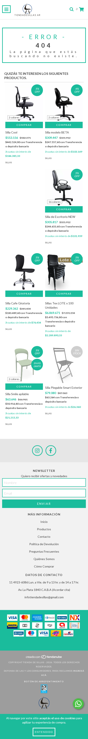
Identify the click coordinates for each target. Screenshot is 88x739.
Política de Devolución (44, 544)
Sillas (8, 162)
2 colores (14, 117)
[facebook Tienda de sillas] (50, 450)
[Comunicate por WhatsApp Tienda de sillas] (78, 703)
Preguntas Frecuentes (44, 551)
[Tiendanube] (44, 658)
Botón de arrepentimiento (44, 681)
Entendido (44, 731)
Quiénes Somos (44, 559)
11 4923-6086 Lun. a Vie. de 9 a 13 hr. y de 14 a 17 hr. (44, 582)
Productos (44, 529)
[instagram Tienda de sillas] (37, 450)
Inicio (44, 521)
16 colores (54, 201)
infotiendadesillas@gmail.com (44, 597)
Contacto (44, 536)
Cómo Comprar (44, 566)
